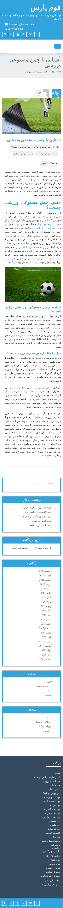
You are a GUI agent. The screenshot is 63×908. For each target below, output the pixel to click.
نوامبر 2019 (46, 593)
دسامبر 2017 (45, 628)
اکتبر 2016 (47, 654)
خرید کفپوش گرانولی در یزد (38, 512)
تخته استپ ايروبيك (51, 781)
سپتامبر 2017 (45, 641)
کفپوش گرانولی (52, 872)
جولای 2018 (46, 610)
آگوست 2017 (45, 646)
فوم (50, 690)
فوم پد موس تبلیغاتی (50, 797)
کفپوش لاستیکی (52, 833)
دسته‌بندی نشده (44, 686)
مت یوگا (56, 837)
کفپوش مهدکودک (51, 876)
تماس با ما (55, 789)
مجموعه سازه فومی (50, 841)
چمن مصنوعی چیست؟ (21, 147)
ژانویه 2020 (46, 588)
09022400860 (15, 29)
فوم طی (56, 825)
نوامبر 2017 (46, 632)
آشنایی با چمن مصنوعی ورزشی (34, 140)
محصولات (55, 845)
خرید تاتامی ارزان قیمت (40, 525)
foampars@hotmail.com (22, 24)
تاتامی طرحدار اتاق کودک (48, 777)
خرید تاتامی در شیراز (42, 521)
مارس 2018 (46, 619)
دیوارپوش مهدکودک (51, 793)
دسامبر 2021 (45, 579)
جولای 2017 (46, 650)
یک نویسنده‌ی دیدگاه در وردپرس (38, 548)
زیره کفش (55, 860)
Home (58, 71)
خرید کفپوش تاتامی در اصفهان (37, 516)
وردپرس (47, 731)
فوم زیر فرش (53, 813)
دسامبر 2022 (45, 571)
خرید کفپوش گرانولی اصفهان (37, 507)
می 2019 (47, 602)
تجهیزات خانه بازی (45, 228)
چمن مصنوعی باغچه (42, 147)
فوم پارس (16, 548)
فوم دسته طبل (53, 801)
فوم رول (56, 805)
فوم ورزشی (54, 868)
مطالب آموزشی (52, 880)
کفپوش (44, 163)
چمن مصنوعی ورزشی (23, 153)
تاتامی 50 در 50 (52, 856)
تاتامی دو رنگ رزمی (49, 851)
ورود (49, 717)
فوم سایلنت (54, 864)
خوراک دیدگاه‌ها (44, 726)
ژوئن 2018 (47, 615)
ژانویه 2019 (46, 606)
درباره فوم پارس (52, 884)
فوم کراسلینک (53, 829)
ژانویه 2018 (46, 624)
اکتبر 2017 (47, 637)
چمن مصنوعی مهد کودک (46, 153)
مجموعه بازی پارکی (32, 247)
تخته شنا (56, 785)
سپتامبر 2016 (45, 659)
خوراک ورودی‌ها (44, 722)
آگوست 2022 (45, 575)
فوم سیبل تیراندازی (51, 817)
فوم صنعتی (54, 821)
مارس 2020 (46, 584)
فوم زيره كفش (53, 809)
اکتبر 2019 (47, 597)
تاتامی (49, 681)
